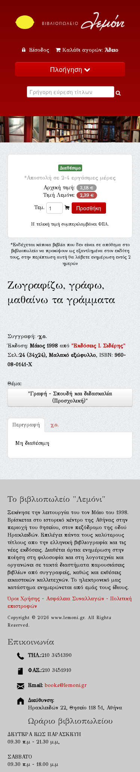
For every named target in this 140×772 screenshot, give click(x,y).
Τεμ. (39, 207)
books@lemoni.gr (66, 685)
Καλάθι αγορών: (90, 50)
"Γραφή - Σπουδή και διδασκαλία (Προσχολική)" (70, 397)
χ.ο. (54, 425)
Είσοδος (39, 50)
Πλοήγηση (67, 69)
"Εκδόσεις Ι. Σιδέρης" (98, 346)
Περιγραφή (26, 425)
